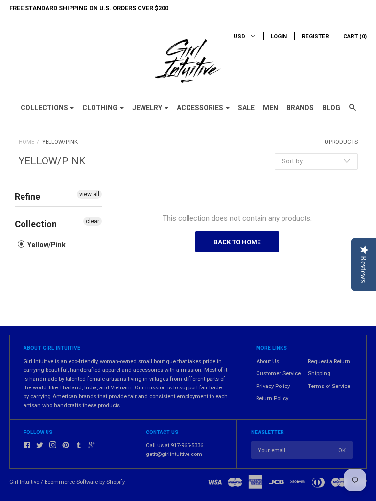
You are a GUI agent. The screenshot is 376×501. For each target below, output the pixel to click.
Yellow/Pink (46, 245)
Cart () (355, 36)
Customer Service (278, 373)
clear (92, 221)
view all (89, 194)
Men (270, 108)
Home (26, 142)
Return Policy (272, 398)
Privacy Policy (273, 386)
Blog (331, 108)
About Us (267, 361)
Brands (300, 108)
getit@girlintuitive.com (174, 454)
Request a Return (329, 361)
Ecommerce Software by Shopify (85, 482)
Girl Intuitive (24, 482)
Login (279, 36)
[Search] (352, 111)
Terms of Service (329, 386)
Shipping (319, 373)
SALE (246, 108)
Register (315, 36)
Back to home (236, 242)
